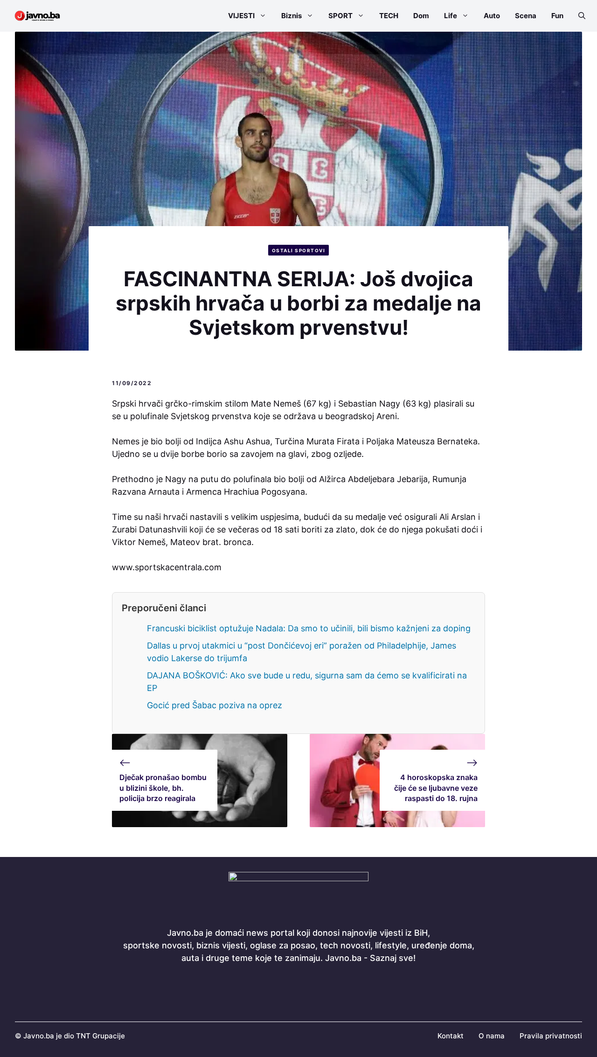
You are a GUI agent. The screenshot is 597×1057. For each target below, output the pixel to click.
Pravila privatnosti (551, 1035)
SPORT (340, 15)
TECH (388, 15)
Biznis (291, 15)
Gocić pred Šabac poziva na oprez (214, 705)
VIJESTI (241, 15)
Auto (492, 15)
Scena (525, 15)
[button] (578, 16)
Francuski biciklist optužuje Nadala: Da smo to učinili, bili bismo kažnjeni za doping (309, 628)
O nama (492, 1035)
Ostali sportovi (299, 250)
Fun (557, 15)
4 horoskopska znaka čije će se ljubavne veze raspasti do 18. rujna (436, 788)
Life (450, 15)
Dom (421, 15)
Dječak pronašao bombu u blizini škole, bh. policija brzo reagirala (163, 788)
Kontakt (450, 1035)
